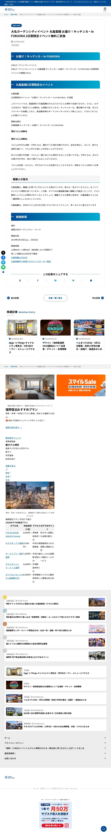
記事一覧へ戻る (55, 297)
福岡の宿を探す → (14, 427)
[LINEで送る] (73, 280)
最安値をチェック (13, 437)
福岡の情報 (16, 25)
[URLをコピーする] (91, 280)
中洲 (7, 479)
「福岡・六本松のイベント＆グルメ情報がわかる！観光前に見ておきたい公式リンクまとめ (44, 748)
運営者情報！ (10, 753)
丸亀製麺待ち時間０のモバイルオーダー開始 (31, 261)
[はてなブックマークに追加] (55, 280)
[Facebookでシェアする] (38, 280)
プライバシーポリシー (14, 743)
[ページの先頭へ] (104, 829)
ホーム (7, 737)
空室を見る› (11, 465)
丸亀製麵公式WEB (19, 257)
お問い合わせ (10, 758)
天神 (7, 476)
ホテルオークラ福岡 (14, 543)
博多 (7, 472)
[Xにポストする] (20, 280)
